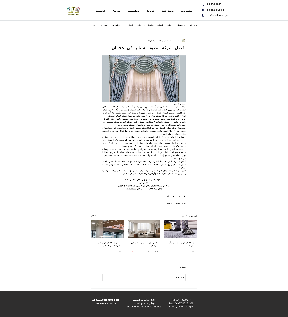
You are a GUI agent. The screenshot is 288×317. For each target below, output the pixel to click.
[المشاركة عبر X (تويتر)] (179, 196)
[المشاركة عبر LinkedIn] (173, 196)
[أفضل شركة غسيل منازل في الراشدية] (144, 229)
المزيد (106, 25)
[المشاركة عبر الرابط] (168, 196)
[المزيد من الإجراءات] (103, 40)
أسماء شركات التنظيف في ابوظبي (150, 25)
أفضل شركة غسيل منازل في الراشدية (144, 244)
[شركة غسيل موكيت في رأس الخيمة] (180, 229)
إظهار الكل (94, 216)
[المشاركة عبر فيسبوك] (184, 196)
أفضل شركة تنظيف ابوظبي (122, 25)
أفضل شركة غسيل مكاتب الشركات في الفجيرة (109, 244)
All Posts (193, 25)
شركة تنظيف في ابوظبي (176, 25)
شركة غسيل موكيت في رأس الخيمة (181, 244)
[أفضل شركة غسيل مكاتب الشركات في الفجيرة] (107, 229)
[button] (94, 25)
